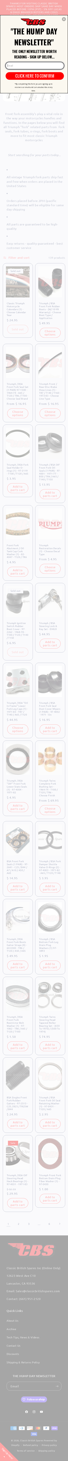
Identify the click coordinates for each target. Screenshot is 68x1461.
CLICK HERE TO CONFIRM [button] (34, 75)
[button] (64, 19)
